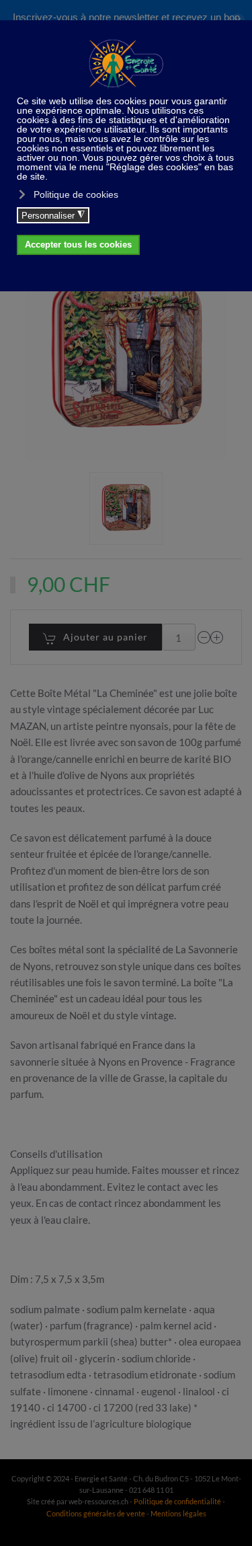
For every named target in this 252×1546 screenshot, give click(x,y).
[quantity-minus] (204, 637)
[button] (125, 508)
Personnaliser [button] (53, 215)
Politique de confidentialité (177, 1501)
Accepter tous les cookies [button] (78, 245)
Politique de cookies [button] (76, 194)
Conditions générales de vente (96, 1513)
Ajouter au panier (105, 636)
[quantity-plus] (217, 637)
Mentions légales (178, 1513)
